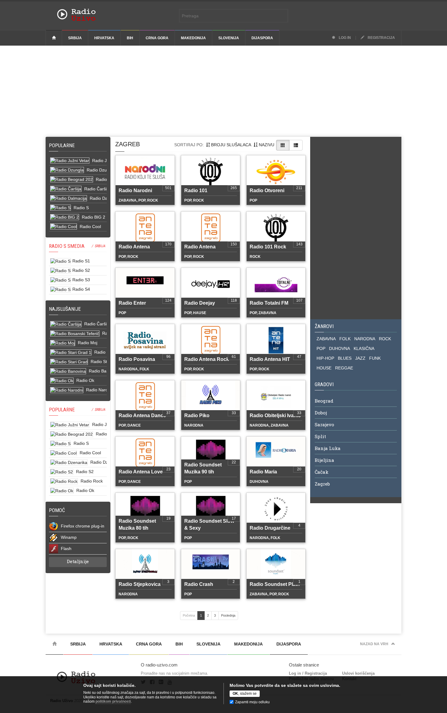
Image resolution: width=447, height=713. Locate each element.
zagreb (127, 144)
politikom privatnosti (113, 701)
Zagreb (322, 484)
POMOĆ (57, 510)
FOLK (345, 338)
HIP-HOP (325, 358)
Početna (189, 615)
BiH (130, 38)
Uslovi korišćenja (358, 673)
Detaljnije (78, 561)
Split (320, 436)
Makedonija (193, 38)
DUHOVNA (339, 348)
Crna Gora (157, 38)
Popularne (63, 145)
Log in (344, 38)
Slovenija (228, 38)
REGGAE (344, 367)
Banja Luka (328, 448)
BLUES (345, 358)
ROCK (385, 338)
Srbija (75, 38)
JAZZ (360, 358)
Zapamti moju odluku (252, 702)
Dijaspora (262, 38)
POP (321, 348)
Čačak (321, 472)
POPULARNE (62, 410)
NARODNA (364, 338)
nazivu (266, 144)
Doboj (321, 413)
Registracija (381, 38)
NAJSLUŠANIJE (65, 309)
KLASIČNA (364, 348)
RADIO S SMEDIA (67, 246)
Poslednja (228, 615)
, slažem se (245, 693)
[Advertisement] (223, 91)
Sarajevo (324, 424)
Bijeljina (324, 460)
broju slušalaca (230, 144)
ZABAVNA (326, 338)
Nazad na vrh (374, 644)
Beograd (324, 401)
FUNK (375, 358)
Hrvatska (104, 38)
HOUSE (324, 367)
